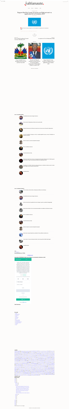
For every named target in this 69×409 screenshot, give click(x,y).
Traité (53, 373)
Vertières (16, 375)
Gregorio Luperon (29, 361)
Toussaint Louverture (18, 322)
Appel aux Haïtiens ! (18, 391)
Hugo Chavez (19, 363)
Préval (18, 371)
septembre (16, 394)
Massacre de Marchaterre (17, 368)
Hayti (38, 362)
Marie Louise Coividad (42, 367)
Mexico (29, 368)
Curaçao (23, 357)
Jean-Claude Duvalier (43, 364)
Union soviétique (28, 374)
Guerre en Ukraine (52, 361)
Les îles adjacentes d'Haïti (25, 366)
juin (15, 396)
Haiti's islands (35, 362)
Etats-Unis (23, 359)
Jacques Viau (23, 364)
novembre (16, 384)
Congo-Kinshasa (22, 356)
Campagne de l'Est (48, 354)
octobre (16, 385)
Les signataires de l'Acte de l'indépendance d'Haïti (22, 388)
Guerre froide (16, 362)
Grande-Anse (21, 361)
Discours (29, 358)
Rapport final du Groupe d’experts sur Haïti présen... (22, 387)
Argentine (19, 352)
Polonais (39, 370)
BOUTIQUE (32, 8)
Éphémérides (36, 8)
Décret (35, 357)
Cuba (17, 357)
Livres (40, 8)
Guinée (18, 362)
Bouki (46, 353)
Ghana (15, 361)
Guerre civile (39, 361)
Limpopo (53, 366)
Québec (29, 371)
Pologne (36, 370)
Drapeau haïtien (49, 358)
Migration (40, 368)
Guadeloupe (33, 361)
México (32, 368)
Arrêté (24, 352)
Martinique (52, 367)
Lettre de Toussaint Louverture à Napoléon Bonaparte (31, 140)
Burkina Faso (28, 354)
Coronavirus (37, 356)
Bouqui (17, 354)
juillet (16, 395)
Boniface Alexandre (43, 353)
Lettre (45, 366)
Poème (25, 370)
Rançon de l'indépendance (39, 371)
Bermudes (22, 353)
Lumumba (29, 367)
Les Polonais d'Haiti (41, 366)
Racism (31, 371)
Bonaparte (38, 353)
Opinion (16, 369)
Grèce (23, 361)
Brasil (23, 354)
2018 (15, 404)
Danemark (28, 357)
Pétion (22, 370)
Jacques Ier (53, 363)
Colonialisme (17, 315)
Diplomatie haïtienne (23, 358)
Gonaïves (18, 361)
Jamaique (26, 364)
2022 (15, 400)
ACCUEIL (29, 8)
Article (27, 352)
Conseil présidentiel (27, 356)
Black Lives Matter (26, 353)
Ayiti (34, 352)
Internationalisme (34, 363)
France (26, 360)
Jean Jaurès (32, 364)
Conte (34, 356)
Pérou (18, 370)
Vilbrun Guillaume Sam (24, 375)
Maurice (27, 368)
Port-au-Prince (43, 370)
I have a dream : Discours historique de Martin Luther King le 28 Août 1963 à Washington (37, 239)
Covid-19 (49, 356)
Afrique (16, 313)
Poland (31, 370)
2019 (15, 403)
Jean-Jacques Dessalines (50, 364)
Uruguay (43, 374)
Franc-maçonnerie (22, 360)
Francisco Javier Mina (30, 360)
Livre (20, 367)
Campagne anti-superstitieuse (42, 354)
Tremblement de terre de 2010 (19, 374)
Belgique (48, 352)
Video (18, 375)
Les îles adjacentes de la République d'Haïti (33, 366)
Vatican (48, 374)
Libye (50, 366)
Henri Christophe (41, 362)
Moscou (43, 368)
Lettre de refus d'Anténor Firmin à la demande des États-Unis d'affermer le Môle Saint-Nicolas (37, 208)
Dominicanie (39, 358)
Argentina (16, 352)
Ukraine (24, 374)
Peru (19, 370)
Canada (51, 354)
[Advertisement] (21, 109)
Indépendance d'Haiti (24, 363)
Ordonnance (19, 369)
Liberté (48, 366)
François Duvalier (41, 360)
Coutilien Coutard (45, 356)
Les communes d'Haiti (19, 366)
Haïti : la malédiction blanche (28, 146)
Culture (16, 316)
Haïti (31, 362)
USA (45, 374)
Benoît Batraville (18, 353)
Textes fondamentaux (27, 373)
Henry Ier (52, 362)
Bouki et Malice (49, 353)
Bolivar (35, 353)
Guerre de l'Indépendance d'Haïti (45, 361)
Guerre (36, 361)
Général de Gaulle (47, 360)
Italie (47, 363)
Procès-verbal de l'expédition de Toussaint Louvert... (22, 386)
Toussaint (42, 373)
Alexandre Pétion (17, 314)
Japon (29, 364)
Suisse (22, 373)
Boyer (20, 354)
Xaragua (39, 375)
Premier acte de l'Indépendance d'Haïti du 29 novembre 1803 (32, 122)
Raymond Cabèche (49, 371)
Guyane (21, 362)
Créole (52, 356)
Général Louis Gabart (51, 360)
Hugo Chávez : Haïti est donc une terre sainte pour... (22, 389)
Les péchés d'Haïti (26, 171)
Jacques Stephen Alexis (18, 364)
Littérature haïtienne (17, 367)
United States (36, 374)
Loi (22, 367)
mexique (34, 368)
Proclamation (21, 371)
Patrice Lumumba (47, 369)
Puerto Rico (26, 371)
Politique (33, 370)
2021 (15, 401)
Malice (37, 367)
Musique (46, 368)
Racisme (34, 371)
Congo (18, 356)
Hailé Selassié (24, 362)
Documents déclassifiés (34, 358)
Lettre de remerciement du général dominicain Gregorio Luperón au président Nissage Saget (37, 202)
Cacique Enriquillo (32, 354)
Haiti (28, 362)
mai (15, 397)
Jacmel (50, 363)
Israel (45, 363)
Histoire (16, 363)
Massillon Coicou (23, 368)
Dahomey (25, 357)
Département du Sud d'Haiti (44, 357)
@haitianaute (30, 255)
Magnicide (32, 367)
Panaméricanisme (39, 369)
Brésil (25, 354)
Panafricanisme (34, 369)
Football (18, 360)
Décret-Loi (38, 357)
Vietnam (21, 375)
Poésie (28, 370)
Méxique (37, 368)
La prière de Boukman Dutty (27, 220)
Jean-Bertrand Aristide (37, 364)
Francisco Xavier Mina (36, 360)
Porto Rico (47, 370)
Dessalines (49, 357)
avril (15, 398)
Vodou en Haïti (32, 375)
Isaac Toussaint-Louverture (41, 363)
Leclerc (46, 365)
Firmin (15, 360)
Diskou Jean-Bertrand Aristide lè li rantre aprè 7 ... (22, 390)
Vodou (16, 324)
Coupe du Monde (41, 356)
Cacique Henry (36, 354)
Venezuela (16, 323)
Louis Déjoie (26, 367)
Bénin (15, 353)
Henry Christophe (47, 362)
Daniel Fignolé (32, 357)
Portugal (50, 370)
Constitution (31, 356)
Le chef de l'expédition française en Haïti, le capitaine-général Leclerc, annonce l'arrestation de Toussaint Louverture (38, 135)
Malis (39, 367)
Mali (34, 367)
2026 (15, 378)
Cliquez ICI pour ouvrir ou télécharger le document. (29, 31)
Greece (26, 361)
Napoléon (49, 368)
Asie (29, 352)
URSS (40, 374)
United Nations (32, 374)
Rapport (45, 371)
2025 (15, 379)
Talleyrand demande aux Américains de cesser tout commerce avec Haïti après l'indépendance (38, 128)
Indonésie (29, 363)
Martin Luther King (48, 367)
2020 (15, 402)
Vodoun (36, 375)
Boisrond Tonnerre (31, 353)
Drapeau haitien (44, 358)
